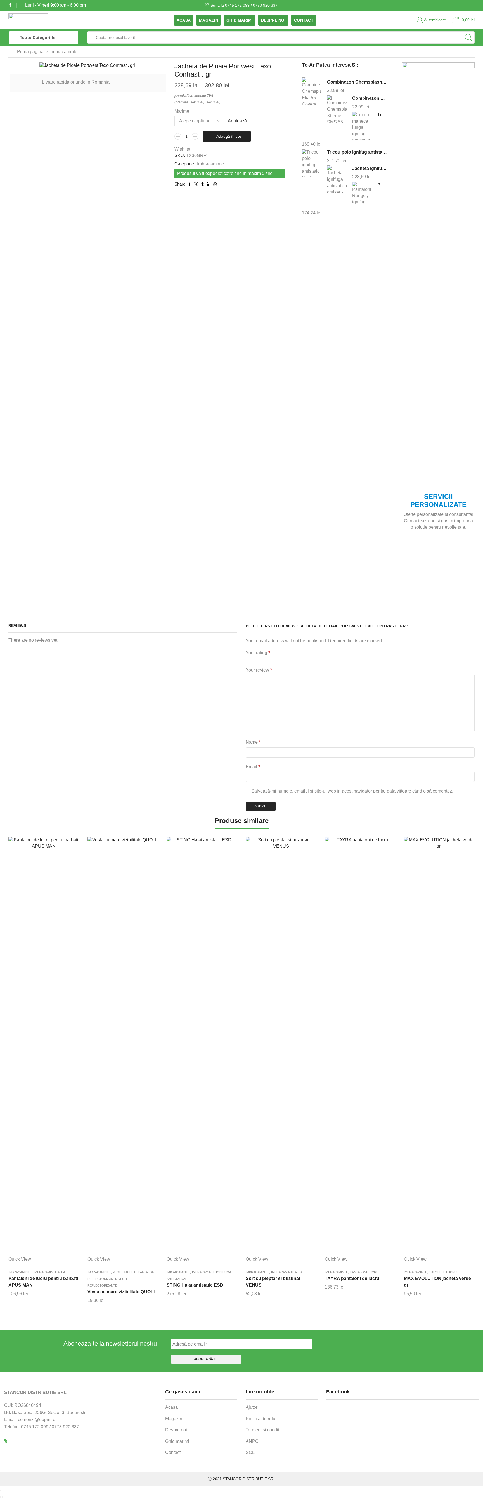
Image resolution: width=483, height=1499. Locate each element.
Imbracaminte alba (49, 1272)
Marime (181, 111)
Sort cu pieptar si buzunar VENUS (273, 1281)
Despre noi (273, 20)
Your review (259, 670)
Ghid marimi (239, 20)
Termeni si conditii (263, 1429)
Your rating (258, 652)
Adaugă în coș (229, 136)
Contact (304, 20)
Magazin (208, 20)
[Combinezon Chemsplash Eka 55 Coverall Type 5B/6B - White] (311, 92)
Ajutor (251, 1407)
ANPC (252, 1441)
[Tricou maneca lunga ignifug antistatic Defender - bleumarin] (362, 125)
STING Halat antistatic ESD (195, 1285)
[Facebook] (10, 5)
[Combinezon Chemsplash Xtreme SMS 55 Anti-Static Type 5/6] (337, 109)
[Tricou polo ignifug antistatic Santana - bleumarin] (311, 163)
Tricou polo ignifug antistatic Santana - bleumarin (357, 152)
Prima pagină (30, 51)
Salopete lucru (443, 1272)
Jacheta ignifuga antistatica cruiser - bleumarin (369, 168)
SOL (250, 1452)
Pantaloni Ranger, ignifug (382, 184)
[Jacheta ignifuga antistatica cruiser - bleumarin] (337, 179)
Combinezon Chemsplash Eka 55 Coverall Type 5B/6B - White (357, 82)
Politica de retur (261, 1418)
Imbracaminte (64, 51)
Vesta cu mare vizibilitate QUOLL (121, 1291)
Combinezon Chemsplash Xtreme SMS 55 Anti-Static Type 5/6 (369, 98)
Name (253, 742)
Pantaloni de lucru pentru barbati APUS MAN (43, 1281)
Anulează (237, 120)
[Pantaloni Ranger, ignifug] (362, 195)
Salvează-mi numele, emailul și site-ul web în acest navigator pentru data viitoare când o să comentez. (352, 791)
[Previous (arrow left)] (0, 1497)
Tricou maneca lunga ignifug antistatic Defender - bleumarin (382, 114)
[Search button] (468, 37)
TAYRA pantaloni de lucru (352, 1278)
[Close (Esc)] (0, 1490)
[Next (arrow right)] (2, 1497)
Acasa (184, 20)
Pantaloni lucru (364, 1272)
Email (253, 766)
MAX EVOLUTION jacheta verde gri (437, 1281)
